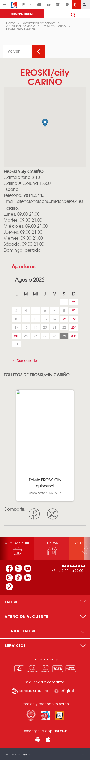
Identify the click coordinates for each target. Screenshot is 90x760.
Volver (13, 51)
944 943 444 (73, 566)
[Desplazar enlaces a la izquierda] (4, 548)
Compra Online (22, 14)
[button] (45, 123)
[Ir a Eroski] (76, 4)
